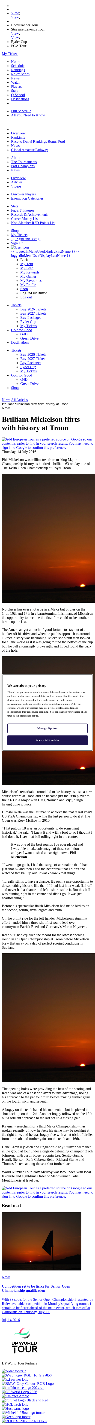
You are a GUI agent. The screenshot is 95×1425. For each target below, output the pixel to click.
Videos (16, 186)
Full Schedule (21, 111)
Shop (24, 289)
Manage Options (47, 728)
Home (15, 62)
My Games (28, 276)
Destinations (20, 99)
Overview (18, 133)
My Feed (26, 268)
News (15, 78)
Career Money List (25, 219)
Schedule (17, 66)
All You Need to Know (28, 115)
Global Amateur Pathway (29, 150)
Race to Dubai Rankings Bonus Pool (38, 141)
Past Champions (23, 166)
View (15, 13)
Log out (26, 297)
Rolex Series (20, 74)
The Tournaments (24, 162)
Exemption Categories (27, 198)
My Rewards (29, 272)
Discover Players (23, 194)
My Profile (28, 285)
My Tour (26, 264)
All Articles (19, 400)
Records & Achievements (29, 214)
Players (16, 86)
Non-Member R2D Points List (33, 223)
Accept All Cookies (47, 740)
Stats (14, 91)
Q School (18, 95)
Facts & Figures (22, 210)
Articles (16, 182)
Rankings (18, 70)
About (15, 158)
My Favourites (31, 281)
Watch (15, 82)
